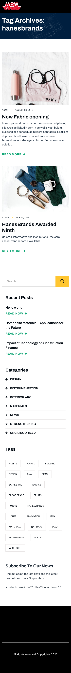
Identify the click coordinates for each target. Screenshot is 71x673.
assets (13, 463)
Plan (55, 527)
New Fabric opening (25, 116)
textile (38, 537)
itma (52, 516)
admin (5, 110)
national (36, 527)
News (14, 415)
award (31, 463)
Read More (12, 154)
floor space (16, 495)
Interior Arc (20, 397)
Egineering (15, 484)
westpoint (15, 548)
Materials (18, 406)
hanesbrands (35, 505)
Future (13, 505)
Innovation (33, 516)
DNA (29, 474)
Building (50, 463)
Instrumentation (24, 388)
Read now (14, 313)
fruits (37, 495)
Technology (16, 537)
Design (15, 379)
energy (36, 484)
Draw (45, 474)
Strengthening (23, 424)
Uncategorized (23, 432)
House (12, 516)
